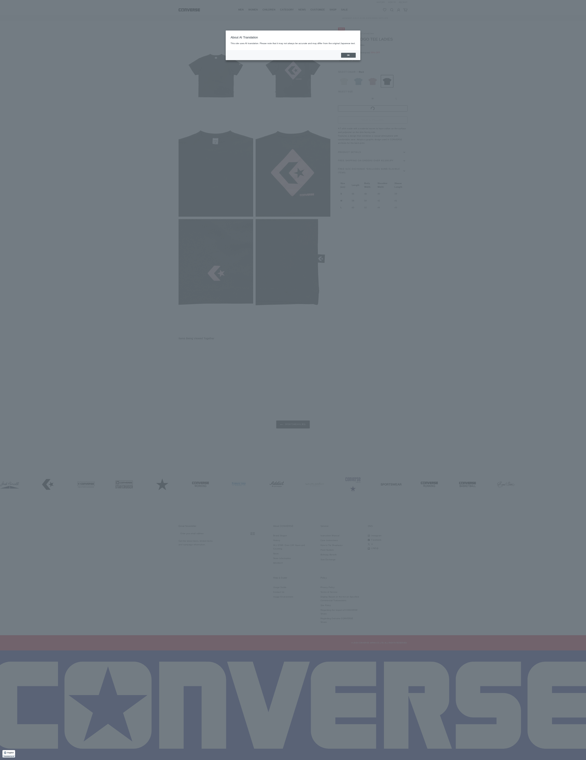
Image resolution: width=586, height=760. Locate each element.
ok (348, 55)
